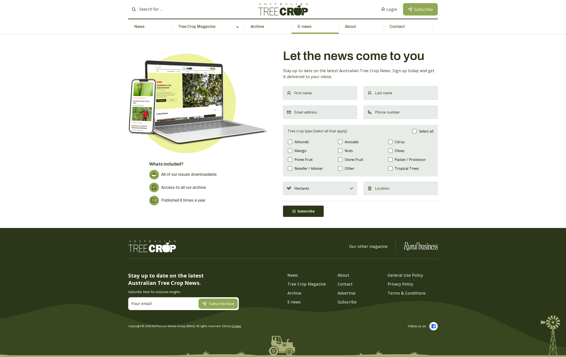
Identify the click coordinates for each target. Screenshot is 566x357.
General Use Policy (405, 275)
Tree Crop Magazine (306, 284)
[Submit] (134, 9)
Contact (397, 26)
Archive (257, 26)
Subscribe (347, 302)
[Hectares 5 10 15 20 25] (320, 188)
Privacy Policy (400, 284)
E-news (305, 26)
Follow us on (417, 326)
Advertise (347, 292)
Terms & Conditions (407, 292)
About (350, 26)
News (139, 26)
